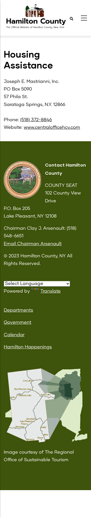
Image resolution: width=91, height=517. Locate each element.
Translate (50, 291)
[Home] (35, 16)
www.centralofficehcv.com (52, 127)
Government (17, 322)
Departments (18, 310)
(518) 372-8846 (36, 120)
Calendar (14, 335)
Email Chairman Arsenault (33, 244)
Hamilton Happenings (28, 347)
